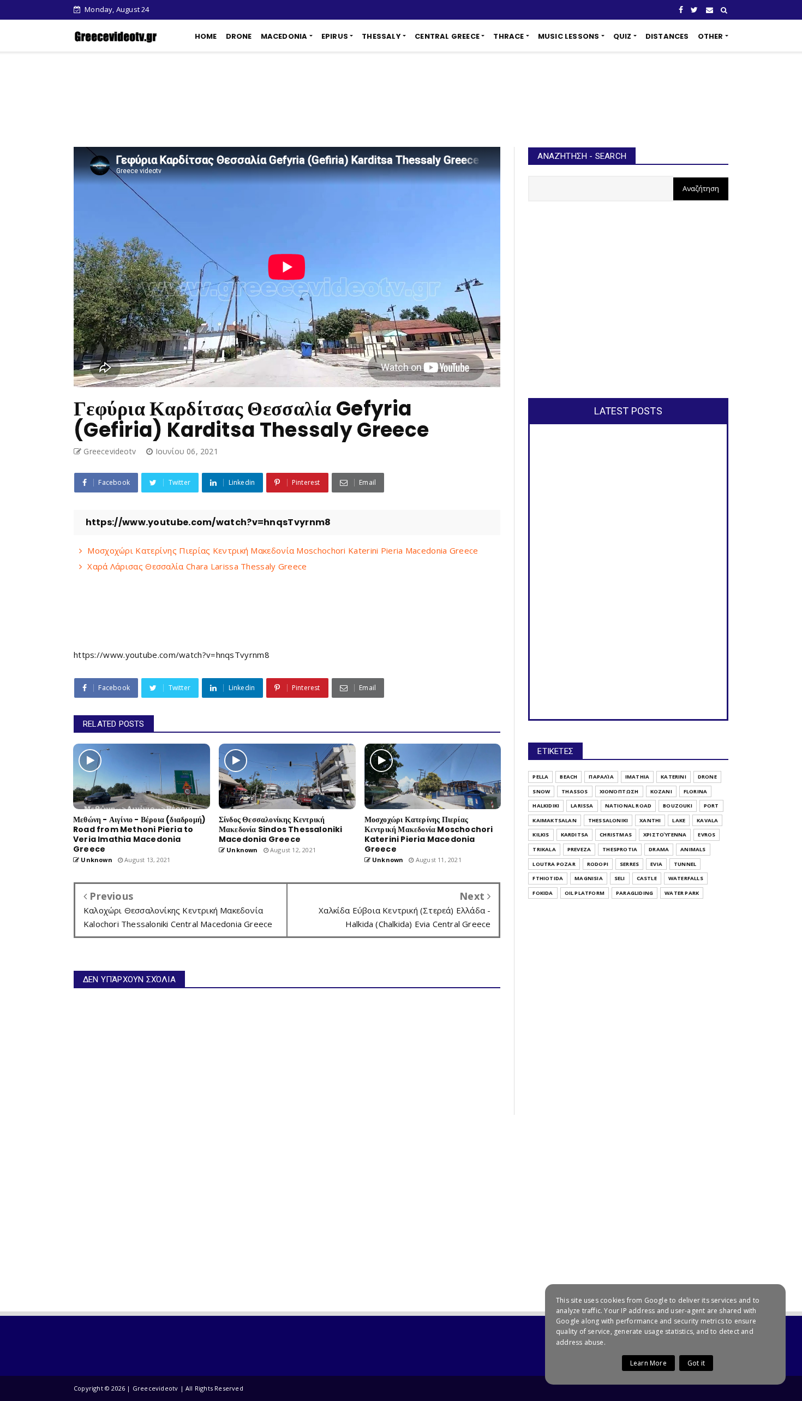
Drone (707, 776)
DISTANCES (667, 36)
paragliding (634, 893)
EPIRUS (334, 36)
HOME (206, 36)
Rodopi (597, 864)
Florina (695, 791)
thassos (574, 791)
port (711, 805)
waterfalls (685, 878)
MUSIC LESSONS (569, 36)
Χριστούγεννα (664, 834)
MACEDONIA (284, 36)
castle (647, 878)
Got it (696, 1363)
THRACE (508, 36)
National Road (628, 805)
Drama (659, 849)
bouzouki (677, 805)
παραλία (601, 776)
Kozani (661, 791)
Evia (656, 864)
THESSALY (381, 36)
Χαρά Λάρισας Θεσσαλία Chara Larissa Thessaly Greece (197, 566)
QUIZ (622, 36)
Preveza (579, 849)
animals (692, 849)
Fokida (542, 893)
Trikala (543, 849)
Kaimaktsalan (554, 820)
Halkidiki (545, 805)
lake (678, 820)
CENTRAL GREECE (447, 36)
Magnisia (588, 878)
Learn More (648, 1363)
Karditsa (575, 834)
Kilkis (540, 834)
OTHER (710, 36)
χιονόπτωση (619, 791)
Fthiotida (547, 878)
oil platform (585, 893)
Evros (706, 834)
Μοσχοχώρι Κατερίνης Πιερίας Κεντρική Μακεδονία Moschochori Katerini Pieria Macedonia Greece (282, 550)
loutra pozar (553, 864)
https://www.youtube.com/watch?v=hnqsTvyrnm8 (172, 654)
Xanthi (650, 820)
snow (541, 791)
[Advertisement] (401, 99)
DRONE (239, 36)
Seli (619, 878)
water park (682, 893)
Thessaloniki (608, 820)
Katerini (673, 776)
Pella (540, 776)
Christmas (616, 834)
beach (568, 776)
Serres (629, 864)
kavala (707, 820)
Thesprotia (619, 849)
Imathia (637, 776)
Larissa (582, 805)
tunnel (685, 864)
